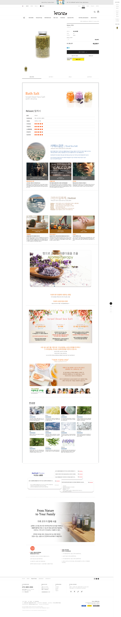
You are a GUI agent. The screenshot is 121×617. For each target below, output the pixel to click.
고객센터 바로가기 (48, 578)
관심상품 (117, 6)
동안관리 (42, 6)
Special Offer (70, 17)
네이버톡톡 (117, 20)
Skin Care (56, 17)
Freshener (62, 17)
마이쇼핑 (117, 4)
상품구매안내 (89, 76)
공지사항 (117, 10)
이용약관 (28, 578)
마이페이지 (57, 586)
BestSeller (31, 17)
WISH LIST (91, 55)
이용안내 (117, 16)
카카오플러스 (117, 19)
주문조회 (117, 8)
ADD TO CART (75, 55)
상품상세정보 (31, 76)
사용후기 (27, 6)
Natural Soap (39, 17)
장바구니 (97, 6)
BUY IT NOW (82, 52)
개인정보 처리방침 (34, 578)
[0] (98, 14)
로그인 (79, 6)
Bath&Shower (48, 17)
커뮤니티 (36, 6)
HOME (81, 21)
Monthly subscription (83, 17)
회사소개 (23, 578)
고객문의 (31, 6)
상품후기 (117, 14)
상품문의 (117, 12)
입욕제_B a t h (91, 21)
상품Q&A (70, 76)
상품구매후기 (51, 76)
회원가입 (83, 6)
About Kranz (94, 17)
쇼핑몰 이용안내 (41, 578)
